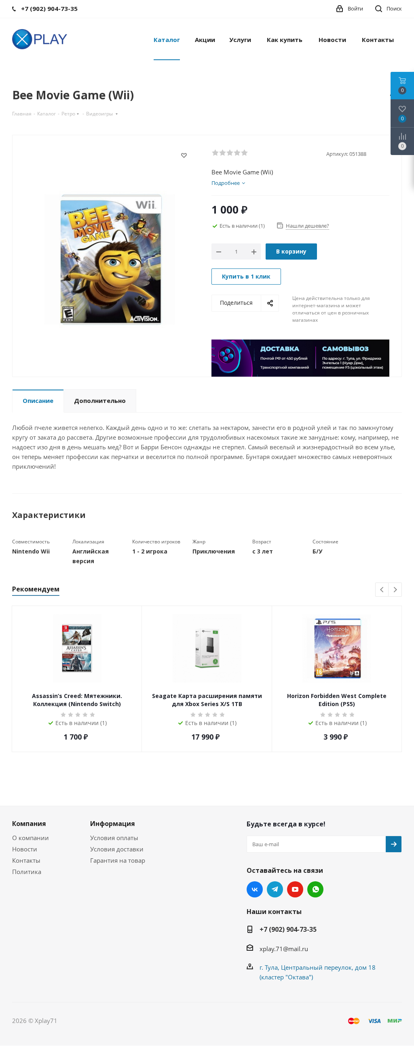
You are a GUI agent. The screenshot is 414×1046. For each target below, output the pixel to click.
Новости (24, 849)
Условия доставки (117, 849)
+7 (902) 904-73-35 (288, 929)
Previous (382, 590)
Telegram (275, 889)
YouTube (295, 889)
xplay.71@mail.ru (284, 949)
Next (395, 590)
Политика (26, 872)
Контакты (26, 860)
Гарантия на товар (117, 860)
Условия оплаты (114, 838)
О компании (30, 838)
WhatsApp (315, 889)
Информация (112, 823)
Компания (29, 823)
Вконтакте (255, 889)
